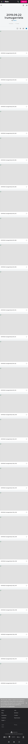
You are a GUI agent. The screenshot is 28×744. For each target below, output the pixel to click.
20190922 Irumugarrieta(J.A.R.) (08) (8, 240)
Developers (4, 715)
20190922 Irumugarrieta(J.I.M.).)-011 (8, 683)
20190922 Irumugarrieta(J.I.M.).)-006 (9, 561)
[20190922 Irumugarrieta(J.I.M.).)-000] (14, 403)
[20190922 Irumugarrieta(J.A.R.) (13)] (14, 377)
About (2, 710)
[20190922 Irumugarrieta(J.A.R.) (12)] (14, 351)
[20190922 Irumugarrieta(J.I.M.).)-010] (14, 647)
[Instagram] (19, 742)
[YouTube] (14, 742)
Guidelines (3, 717)
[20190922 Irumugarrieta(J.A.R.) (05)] (14, 147)
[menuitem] (18, 2)
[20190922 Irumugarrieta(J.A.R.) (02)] (14, 67)
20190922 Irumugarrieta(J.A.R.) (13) (8, 390)
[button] (23, 5)
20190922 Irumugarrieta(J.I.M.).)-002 (9, 463)
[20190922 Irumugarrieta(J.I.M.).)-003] (14, 476)
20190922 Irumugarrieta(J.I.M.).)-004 (9, 512)
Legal (2, 724)
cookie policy (12, 706)
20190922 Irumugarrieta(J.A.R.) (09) (8, 267)
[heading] (6, 1)
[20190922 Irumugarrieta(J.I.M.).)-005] (14, 525)
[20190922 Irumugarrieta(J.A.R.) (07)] (14, 201)
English (3, 720)
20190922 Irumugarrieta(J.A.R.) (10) (8, 310)
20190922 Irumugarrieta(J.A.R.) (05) (8, 160)
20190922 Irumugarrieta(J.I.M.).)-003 (9, 487)
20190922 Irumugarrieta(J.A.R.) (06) (8, 186)
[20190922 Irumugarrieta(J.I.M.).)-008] (14, 599)
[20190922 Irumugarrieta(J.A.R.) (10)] (14, 289)
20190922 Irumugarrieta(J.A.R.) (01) (8, 53)
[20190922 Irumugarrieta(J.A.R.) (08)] (14, 228)
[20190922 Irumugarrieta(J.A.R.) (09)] (14, 254)
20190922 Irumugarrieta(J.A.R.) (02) (8, 79)
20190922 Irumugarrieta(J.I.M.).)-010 (9, 658)
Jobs (15, 710)
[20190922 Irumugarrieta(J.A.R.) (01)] (14, 40)
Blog (2, 712)
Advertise (16, 712)
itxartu (14, 20)
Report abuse (17, 717)
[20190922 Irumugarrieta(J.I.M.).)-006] (14, 550)
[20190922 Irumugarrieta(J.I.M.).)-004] (14, 501)
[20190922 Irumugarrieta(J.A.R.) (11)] (14, 324)
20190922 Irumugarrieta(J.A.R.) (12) (8, 363)
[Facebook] (9, 742)
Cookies (16, 715)
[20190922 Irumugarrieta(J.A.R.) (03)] (14, 94)
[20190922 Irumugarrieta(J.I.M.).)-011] (14, 672)
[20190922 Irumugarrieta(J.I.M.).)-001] (14, 428)
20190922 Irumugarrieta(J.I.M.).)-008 (9, 610)
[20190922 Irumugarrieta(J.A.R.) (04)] (14, 121)
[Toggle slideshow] (17, 28)
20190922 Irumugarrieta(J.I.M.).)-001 (9, 439)
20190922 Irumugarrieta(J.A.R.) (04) (8, 133)
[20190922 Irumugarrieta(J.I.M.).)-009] (14, 623)
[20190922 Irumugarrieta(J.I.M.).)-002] (14, 452)
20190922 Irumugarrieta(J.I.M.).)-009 (9, 634)
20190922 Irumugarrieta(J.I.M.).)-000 (9, 414)
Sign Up (24, 1)
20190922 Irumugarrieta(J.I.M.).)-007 (9, 585)
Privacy (15, 724)
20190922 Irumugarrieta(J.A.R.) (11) (8, 336)
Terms (2, 726)
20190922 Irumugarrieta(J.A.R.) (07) (8, 213)
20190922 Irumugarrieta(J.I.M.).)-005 (9, 536)
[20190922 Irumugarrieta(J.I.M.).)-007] (14, 574)
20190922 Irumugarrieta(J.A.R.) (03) (8, 106)
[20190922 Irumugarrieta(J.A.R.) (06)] (14, 174)
